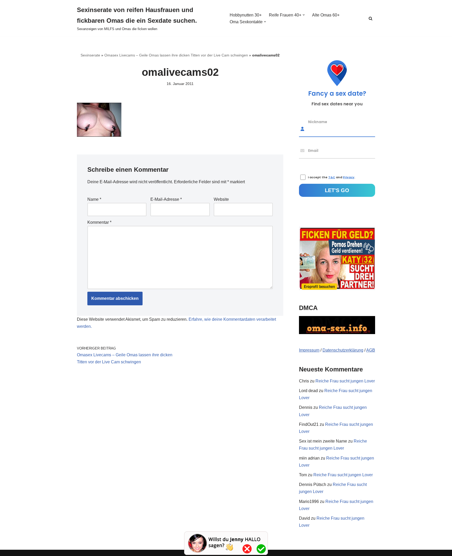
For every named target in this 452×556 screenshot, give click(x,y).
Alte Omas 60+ (326, 15)
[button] (304, 15)
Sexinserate (90, 55)
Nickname (317, 121)
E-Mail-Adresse (166, 199)
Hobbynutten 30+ (246, 15)
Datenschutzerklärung (343, 350)
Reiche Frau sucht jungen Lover (345, 381)
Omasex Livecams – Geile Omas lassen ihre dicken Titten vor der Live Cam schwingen (176, 55)
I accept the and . (331, 177)
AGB (370, 350)
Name (94, 199)
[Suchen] (370, 18)
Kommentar (99, 222)
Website (221, 199)
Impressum (309, 350)
